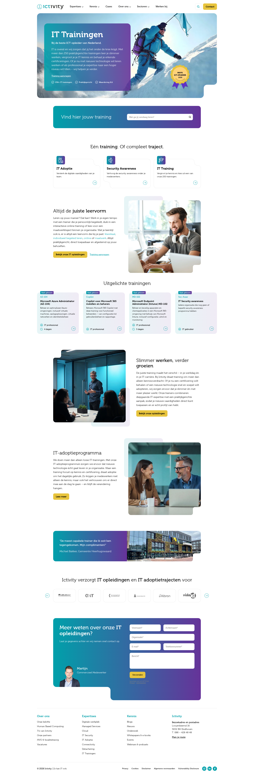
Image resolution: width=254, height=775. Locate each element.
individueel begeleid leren (68, 238)
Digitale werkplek (90, 722)
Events (130, 740)
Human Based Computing (50, 726)
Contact (210, 6)
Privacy (125, 768)
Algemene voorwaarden (164, 768)
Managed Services (91, 726)
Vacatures (42, 744)
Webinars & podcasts (137, 744)
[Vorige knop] (47, 595)
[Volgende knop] (207, 595)
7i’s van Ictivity (44, 731)
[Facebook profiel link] (215, 769)
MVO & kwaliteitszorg (48, 740)
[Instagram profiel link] (204, 769)
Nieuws (131, 726)
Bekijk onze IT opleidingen (70, 254)
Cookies (135, 768)
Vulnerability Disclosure (188, 768)
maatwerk (100, 238)
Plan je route (178, 737)
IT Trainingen (89, 753)
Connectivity (88, 744)
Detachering (88, 749)
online (87, 238)
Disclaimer (146, 768)
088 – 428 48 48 (183, 732)
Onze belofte (43, 722)
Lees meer (61, 496)
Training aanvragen (61, 76)
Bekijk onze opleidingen (152, 413)
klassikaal (110, 234)
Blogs (129, 722)
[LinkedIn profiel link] (209, 769)
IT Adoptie (87, 740)
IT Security (87, 735)
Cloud (85, 731)
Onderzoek (132, 731)
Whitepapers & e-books (139, 735)
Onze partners (44, 735)
